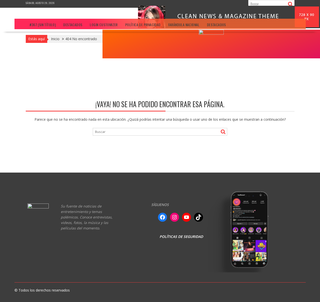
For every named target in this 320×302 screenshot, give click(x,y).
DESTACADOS (216, 24)
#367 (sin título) (43, 24)
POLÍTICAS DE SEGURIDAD (181, 236)
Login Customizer (104, 24)
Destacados (72, 24)
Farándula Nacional (184, 24)
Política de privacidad (143, 24)
